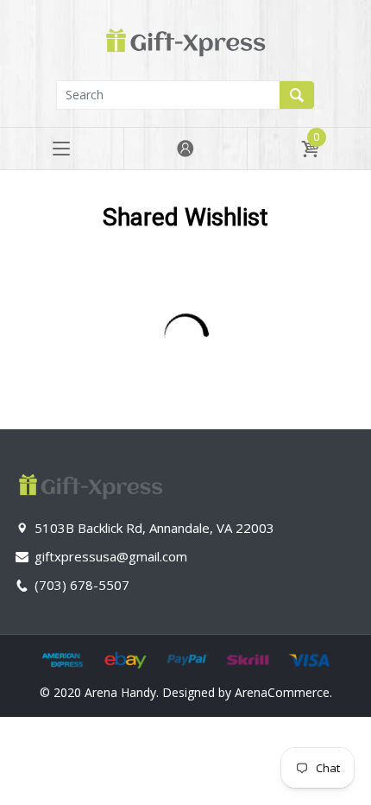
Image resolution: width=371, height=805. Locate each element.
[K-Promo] (185, 38)
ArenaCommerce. (283, 692)
